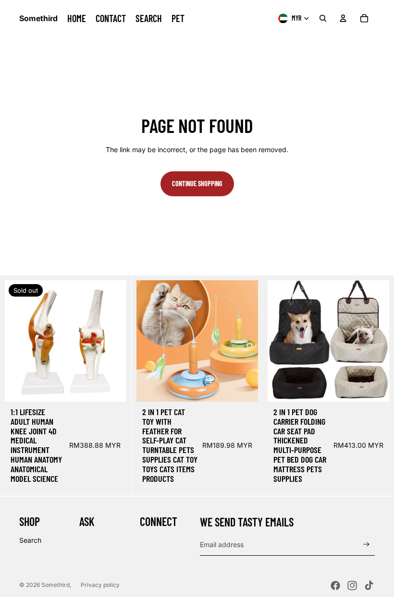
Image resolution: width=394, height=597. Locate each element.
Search (30, 540)
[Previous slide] (19, 341)
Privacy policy (100, 584)
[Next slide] (112, 341)
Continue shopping (197, 183)
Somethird (55, 584)
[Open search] (322, 18)
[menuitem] (76, 18)
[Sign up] (366, 544)
